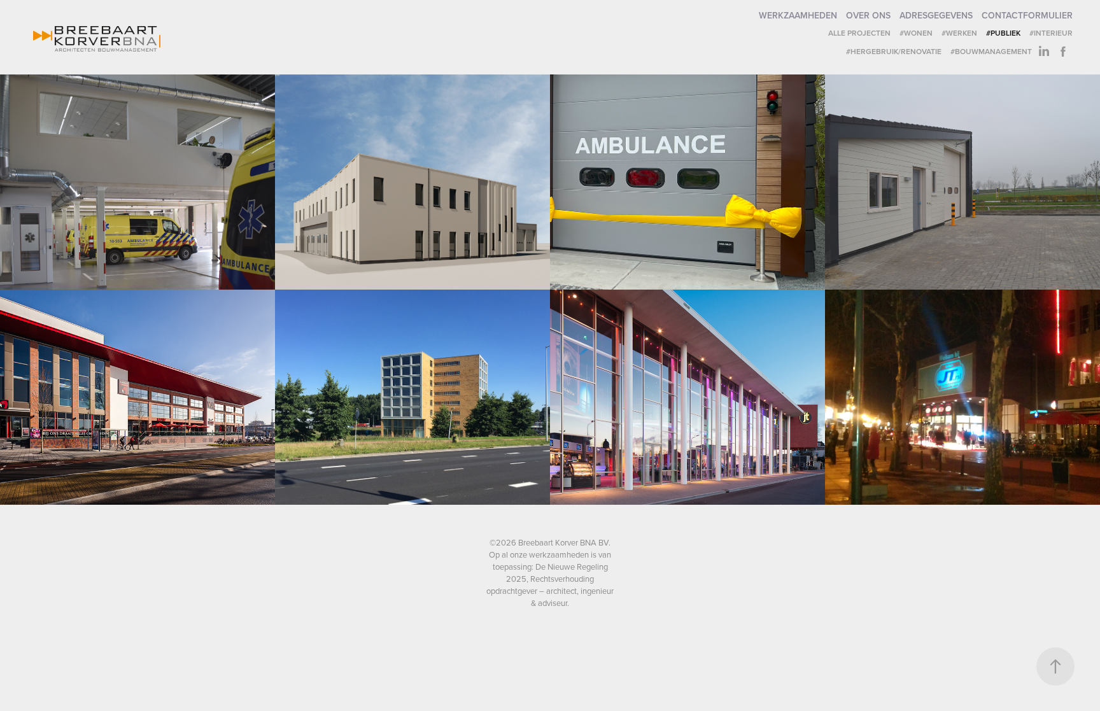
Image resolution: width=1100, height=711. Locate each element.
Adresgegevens (936, 15)
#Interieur (1051, 32)
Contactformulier (1027, 15)
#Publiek (1003, 32)
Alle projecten (859, 32)
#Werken (959, 32)
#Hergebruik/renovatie (893, 51)
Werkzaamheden (798, 15)
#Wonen (916, 32)
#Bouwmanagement (991, 51)
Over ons (868, 15)
